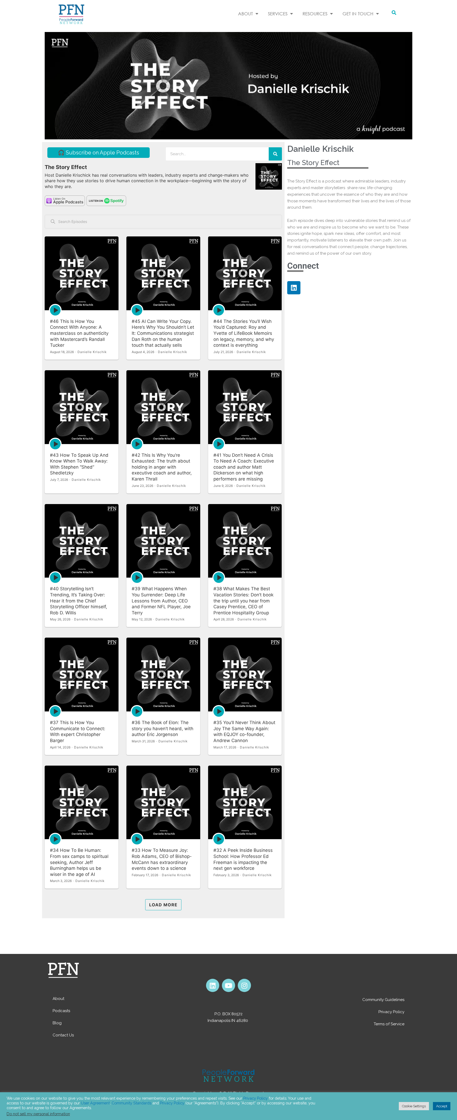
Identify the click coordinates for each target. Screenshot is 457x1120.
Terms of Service (389, 1024)
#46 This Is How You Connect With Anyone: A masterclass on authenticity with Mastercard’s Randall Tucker (79, 333)
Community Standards (131, 1103)
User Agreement (95, 1103)
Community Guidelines (383, 999)
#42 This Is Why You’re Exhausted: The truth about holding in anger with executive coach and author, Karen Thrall (162, 467)
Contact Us (63, 1035)
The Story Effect (313, 163)
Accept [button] (441, 1106)
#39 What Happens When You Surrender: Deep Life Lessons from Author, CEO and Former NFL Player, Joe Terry (161, 600)
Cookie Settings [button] (414, 1106)
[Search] (275, 154)
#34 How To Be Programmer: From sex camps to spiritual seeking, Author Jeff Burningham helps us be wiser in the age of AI (79, 862)
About (58, 998)
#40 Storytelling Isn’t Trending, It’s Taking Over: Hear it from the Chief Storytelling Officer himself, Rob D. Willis (78, 600)
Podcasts (61, 1010)
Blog (57, 1023)
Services (277, 13)
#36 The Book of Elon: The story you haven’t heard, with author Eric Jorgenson (162, 728)
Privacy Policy (391, 1011)
